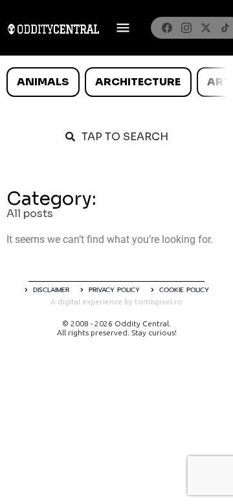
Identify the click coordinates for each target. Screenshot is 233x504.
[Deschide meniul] (123, 28)
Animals (43, 82)
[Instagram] (186, 28)
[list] (116, 82)
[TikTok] (225, 28)
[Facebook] (167, 28)
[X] (206, 28)
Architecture (138, 82)
